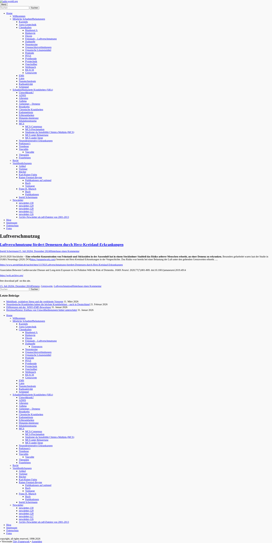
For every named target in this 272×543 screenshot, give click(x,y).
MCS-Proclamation (34, 129)
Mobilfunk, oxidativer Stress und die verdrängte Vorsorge (34, 301)
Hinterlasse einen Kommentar (64, 251)
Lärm (21, 78)
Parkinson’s (24, 143)
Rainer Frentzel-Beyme (30, 177)
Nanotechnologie (27, 81)
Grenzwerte (31, 72)
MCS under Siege (34, 137)
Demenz (35, 286)
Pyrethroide (31, 58)
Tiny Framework (21, 541)
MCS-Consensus (33, 126)
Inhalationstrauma (28, 121)
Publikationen (32, 194)
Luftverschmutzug (63, 286)
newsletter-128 (26, 208)
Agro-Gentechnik (27, 24)
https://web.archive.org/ (11, 275)
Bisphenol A (31, 30)
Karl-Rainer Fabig (28, 174)
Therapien (24, 154)
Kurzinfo (23, 21)
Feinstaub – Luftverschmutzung (41, 38)
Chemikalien (25, 27)
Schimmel (24, 87)
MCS (21, 123)
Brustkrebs (24, 106)
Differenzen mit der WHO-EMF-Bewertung (28, 307)
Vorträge (23, 169)
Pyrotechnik (31, 61)
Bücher (22, 171)
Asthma (23, 101)
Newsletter (18, 200)
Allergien (23, 98)
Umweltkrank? (26, 92)
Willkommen (19, 16)
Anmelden (37, 541)
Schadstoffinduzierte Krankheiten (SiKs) (33, 89)
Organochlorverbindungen (38, 47)
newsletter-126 (26, 214)
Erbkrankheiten (26, 115)
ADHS (22, 95)
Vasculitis (23, 149)
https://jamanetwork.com (42, 259)
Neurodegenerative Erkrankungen (36, 140)
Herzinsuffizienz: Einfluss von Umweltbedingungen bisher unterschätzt (41, 310)
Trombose (24, 146)
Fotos (9, 228)
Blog (8, 220)
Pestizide (29, 53)
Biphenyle (30, 33)
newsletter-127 (26, 211)
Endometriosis (26, 112)
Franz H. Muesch (27, 188)
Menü (3, 4)
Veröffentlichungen (22, 163)
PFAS (28, 55)
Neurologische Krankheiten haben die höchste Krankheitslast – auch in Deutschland (48, 304)
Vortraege (30, 186)
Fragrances (36, 346)
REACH (29, 70)
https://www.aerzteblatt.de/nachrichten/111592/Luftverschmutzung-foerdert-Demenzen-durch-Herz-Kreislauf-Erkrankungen (61, 264)
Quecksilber (31, 64)
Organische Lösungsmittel (38, 50)
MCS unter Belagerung (36, 135)
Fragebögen (25, 157)
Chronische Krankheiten (31, 109)
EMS (21, 75)
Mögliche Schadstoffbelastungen (29, 19)
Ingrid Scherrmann (28, 197)
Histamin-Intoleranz (29, 118)
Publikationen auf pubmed (38, 180)
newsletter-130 (26, 203)
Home (9, 13)
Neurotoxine (31, 44)
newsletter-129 (26, 205)
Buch (28, 183)
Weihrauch (30, 67)
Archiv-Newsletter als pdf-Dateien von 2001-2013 (44, 217)
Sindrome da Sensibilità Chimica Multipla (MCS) (49, 132)
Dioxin (28, 36)
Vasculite (29, 152)
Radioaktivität (26, 84)
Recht (15, 160)
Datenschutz (12, 225)
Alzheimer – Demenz (29, 104)
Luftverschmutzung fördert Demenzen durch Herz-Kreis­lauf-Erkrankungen (61, 244)
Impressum (11, 222)
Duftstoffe (30, 41)
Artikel (22, 166)
